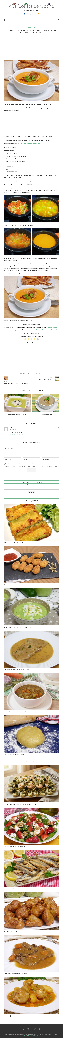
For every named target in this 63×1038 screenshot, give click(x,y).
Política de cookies (34, 1035)
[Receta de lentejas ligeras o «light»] (31, 691)
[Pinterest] (32, 14)
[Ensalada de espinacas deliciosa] (31, 826)
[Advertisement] (31, 46)
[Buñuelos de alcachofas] (31, 911)
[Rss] (38, 14)
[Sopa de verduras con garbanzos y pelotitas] (45, 403)
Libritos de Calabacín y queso (14, 542)
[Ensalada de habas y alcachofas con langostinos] (31, 783)
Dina (11, 427)
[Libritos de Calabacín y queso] (31, 522)
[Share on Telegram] (41, 373)
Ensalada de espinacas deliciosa (15, 846)
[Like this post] (33, 373)
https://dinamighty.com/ (17, 434)
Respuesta (56, 427)
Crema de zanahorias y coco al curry (17, 414)
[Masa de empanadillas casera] (31, 734)
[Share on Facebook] (35, 373)
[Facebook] (24, 14)
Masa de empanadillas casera (14, 754)
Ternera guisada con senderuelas (15, 974)
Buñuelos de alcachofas (12, 931)
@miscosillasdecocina (43, 330)
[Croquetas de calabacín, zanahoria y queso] (31, 564)
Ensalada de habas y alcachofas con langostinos (20, 804)
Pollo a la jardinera (10, 1016)
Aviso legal (26, 1035)
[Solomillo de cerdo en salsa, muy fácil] (31, 649)
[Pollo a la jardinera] (31, 995)
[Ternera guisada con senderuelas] (31, 953)
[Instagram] (30, 14)
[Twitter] (27, 14)
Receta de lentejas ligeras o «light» (16, 712)
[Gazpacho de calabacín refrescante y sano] (31, 606)
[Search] (58, 20)
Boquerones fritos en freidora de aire (16, 889)
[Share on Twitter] (36, 373)
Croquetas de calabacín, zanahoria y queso (18, 585)
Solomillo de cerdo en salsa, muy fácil (17, 670)
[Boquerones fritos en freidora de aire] (31, 868)
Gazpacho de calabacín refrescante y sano (18, 627)
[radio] (25, 339)
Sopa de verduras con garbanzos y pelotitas (45, 414)
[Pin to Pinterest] (38, 373)
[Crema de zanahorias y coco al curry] (17, 403)
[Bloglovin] (35, 14)
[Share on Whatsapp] (39, 373)
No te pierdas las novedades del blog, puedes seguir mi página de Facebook (25, 327)
